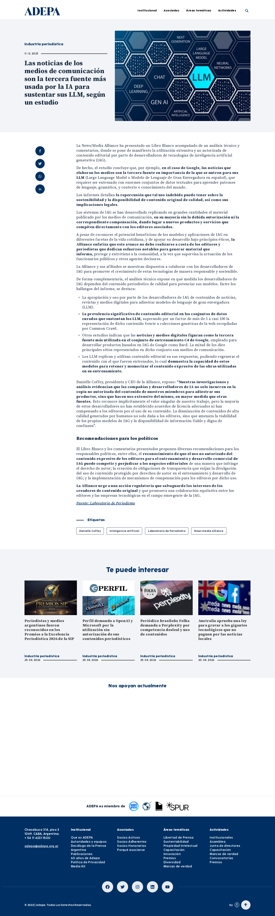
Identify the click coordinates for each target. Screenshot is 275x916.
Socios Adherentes (131, 842)
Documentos (143, 87)
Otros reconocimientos (150, 108)
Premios (229, 77)
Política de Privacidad (88, 862)
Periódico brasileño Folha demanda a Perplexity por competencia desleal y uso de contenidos (165, 628)
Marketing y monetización (153, 56)
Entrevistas (142, 97)
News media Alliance (208, 531)
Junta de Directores (99, 36)
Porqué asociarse (131, 850)
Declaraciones (145, 25)
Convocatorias (221, 858)
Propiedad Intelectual (207, 46)
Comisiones (94, 56)
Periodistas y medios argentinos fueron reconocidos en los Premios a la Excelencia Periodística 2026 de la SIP (49, 630)
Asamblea (231, 36)
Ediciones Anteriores (149, 77)
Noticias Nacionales (148, 67)
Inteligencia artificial (124, 531)
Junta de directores (237, 46)
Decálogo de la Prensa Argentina (88, 848)
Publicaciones (82, 854)
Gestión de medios (148, 36)
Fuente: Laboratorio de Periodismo (105, 503)
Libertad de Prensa (205, 25)
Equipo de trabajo (98, 67)
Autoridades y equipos (89, 842)
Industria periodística (150, 46)
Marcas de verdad (204, 97)
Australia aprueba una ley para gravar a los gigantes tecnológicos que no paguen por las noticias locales (222, 630)
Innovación (199, 67)
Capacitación (201, 56)
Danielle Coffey (90, 531)
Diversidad (199, 87)
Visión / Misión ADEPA (101, 25)
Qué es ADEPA (82, 837)
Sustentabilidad (203, 36)
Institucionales (234, 25)
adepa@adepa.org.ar (42, 846)
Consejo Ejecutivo (98, 46)
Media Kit (78, 866)
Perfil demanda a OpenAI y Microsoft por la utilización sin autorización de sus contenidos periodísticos (107, 630)
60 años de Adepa (85, 858)
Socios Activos (128, 837)
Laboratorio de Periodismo (166, 531)
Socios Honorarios (131, 846)
